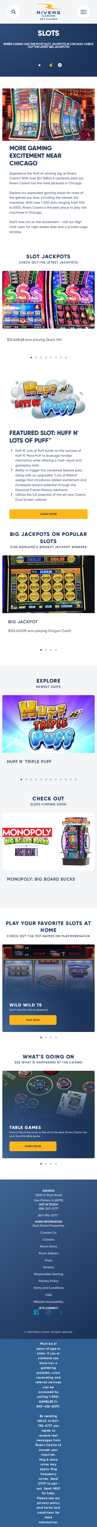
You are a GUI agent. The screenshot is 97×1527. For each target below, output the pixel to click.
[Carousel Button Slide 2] (51, 65)
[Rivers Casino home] (48, 11)
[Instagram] (48, 1313)
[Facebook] (36, 1313)
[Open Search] (13, 11)
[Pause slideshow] (60, 65)
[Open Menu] (83, 11)
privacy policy (48, 1503)
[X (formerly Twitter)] (61, 1313)
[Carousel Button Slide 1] (39, 65)
